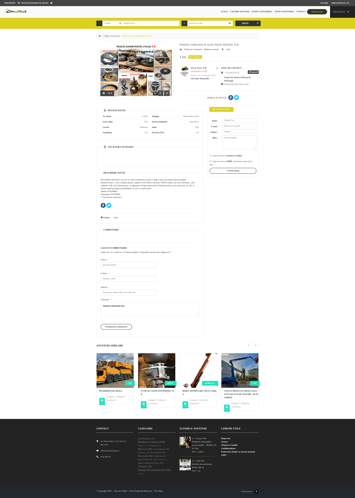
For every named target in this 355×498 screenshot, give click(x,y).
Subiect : (214, 132)
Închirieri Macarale (110, 391)
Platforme (160, 456)
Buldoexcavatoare (211, 49)
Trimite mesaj (233, 171)
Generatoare (143, 453)
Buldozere (142, 445)
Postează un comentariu (116, 327)
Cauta (245, 23)
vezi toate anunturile (200, 79)
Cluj (228, 49)
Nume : (215, 121)
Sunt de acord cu (227, 156)
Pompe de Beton (145, 459)
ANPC (224, 455)
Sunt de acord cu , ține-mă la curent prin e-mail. (231, 163)
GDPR (229, 161)
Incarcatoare (158, 452)
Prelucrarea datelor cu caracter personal (238, 452)
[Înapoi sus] (346, 480)
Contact (301, 12)
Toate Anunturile (284, 12)
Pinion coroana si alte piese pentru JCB (209, 44)
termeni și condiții (234, 156)
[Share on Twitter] (236, 98)
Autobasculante (146, 438)
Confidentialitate (228, 448)
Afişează (253, 72)
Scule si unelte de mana (150, 463)
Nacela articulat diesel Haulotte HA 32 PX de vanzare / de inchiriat (241, 394)
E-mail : (105, 273)
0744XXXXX (233, 73)
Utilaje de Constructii (112, 36)
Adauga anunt (317, 12)
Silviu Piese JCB (199, 68)
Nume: (104, 260)
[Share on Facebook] (230, 98)
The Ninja (158, 491)
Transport (145, 466)
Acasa (224, 12)
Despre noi (225, 438)
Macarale (145, 456)
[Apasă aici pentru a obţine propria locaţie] (230, 23)
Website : (104, 287)
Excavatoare (161, 449)
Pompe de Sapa (159, 459)
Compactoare (155, 446)
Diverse (145, 449)
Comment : (106, 300)
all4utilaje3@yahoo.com (236, 84)
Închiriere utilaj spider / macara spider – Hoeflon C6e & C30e (204, 445)
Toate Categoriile (262, 12)
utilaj (116, 217)
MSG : (215, 138)
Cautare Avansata (239, 12)
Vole (141, 474)
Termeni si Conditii (229, 445)
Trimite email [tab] (223, 109)
